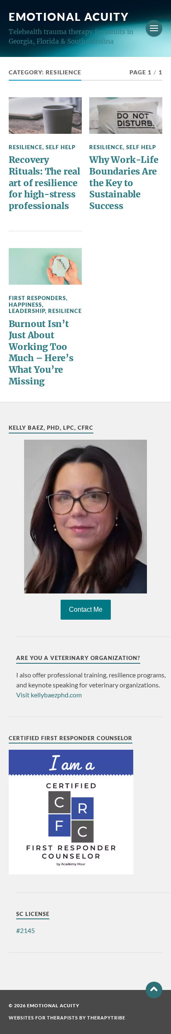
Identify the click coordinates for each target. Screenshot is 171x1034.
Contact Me (86, 609)
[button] (154, 990)
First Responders (37, 298)
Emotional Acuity (69, 16)
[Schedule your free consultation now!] (86, 517)
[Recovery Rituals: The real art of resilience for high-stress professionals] (45, 115)
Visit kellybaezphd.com (49, 695)
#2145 (25, 930)
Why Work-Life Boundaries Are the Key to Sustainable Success (123, 183)
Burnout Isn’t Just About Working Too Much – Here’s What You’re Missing (41, 352)
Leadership (27, 311)
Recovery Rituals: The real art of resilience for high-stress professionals (44, 183)
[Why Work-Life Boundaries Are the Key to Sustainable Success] (125, 115)
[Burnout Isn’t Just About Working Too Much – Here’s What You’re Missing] (45, 266)
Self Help (61, 147)
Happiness (25, 304)
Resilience (25, 147)
